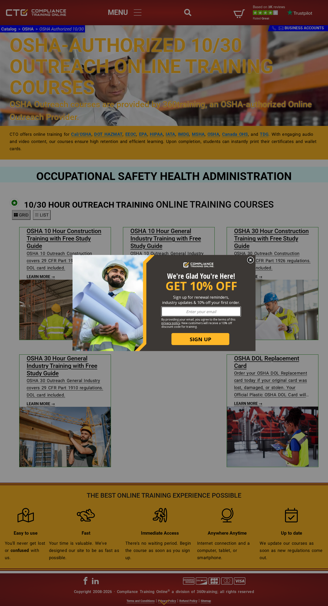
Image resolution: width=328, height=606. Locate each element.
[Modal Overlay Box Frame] (164, 303)
